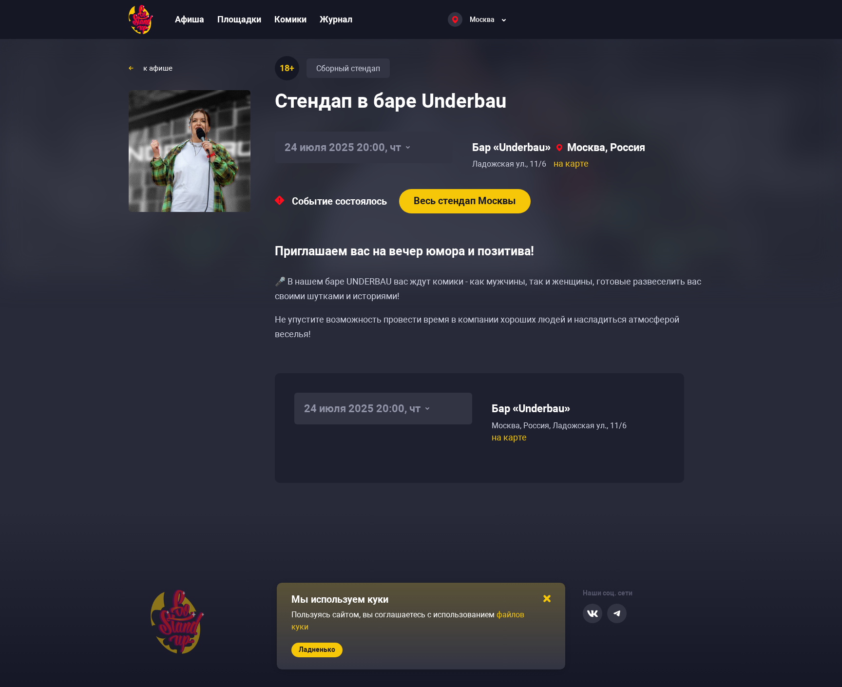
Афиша (189, 19)
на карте (571, 163)
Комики (290, 19)
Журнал (336, 19)
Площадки (239, 19)
